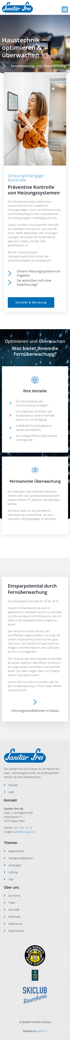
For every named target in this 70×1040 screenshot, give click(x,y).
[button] (65, 9)
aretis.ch (42, 1031)
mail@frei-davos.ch (24, 832)
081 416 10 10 (23, 828)
